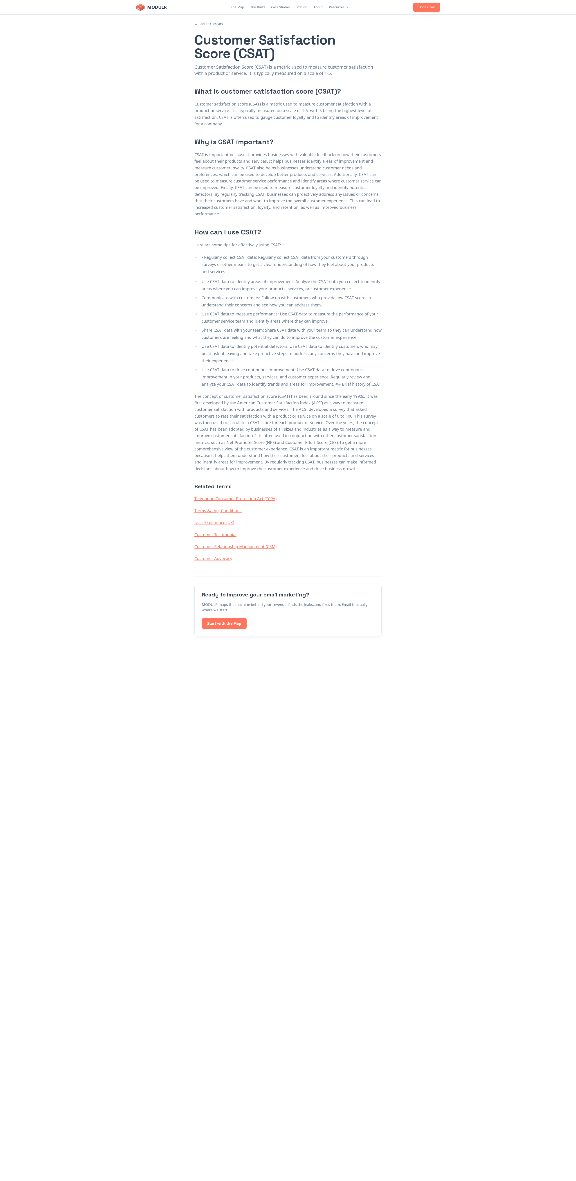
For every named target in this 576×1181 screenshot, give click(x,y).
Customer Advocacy (213, 558)
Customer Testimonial (215, 534)
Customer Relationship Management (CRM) (235, 546)
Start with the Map (224, 623)
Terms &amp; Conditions (218, 510)
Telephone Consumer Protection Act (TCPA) (235, 498)
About (318, 7)
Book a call (427, 7)
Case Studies (280, 7)
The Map (237, 7)
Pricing (302, 7)
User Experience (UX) (214, 522)
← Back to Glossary (208, 24)
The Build (257, 7)
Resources (336, 7)
